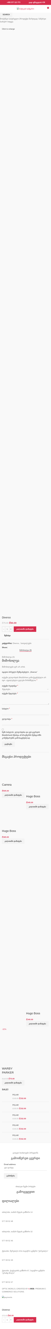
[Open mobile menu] (3, 8)
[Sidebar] (3, 1302)
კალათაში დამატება (25, 629)
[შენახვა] (5, 1326)
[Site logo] (25, 9)
